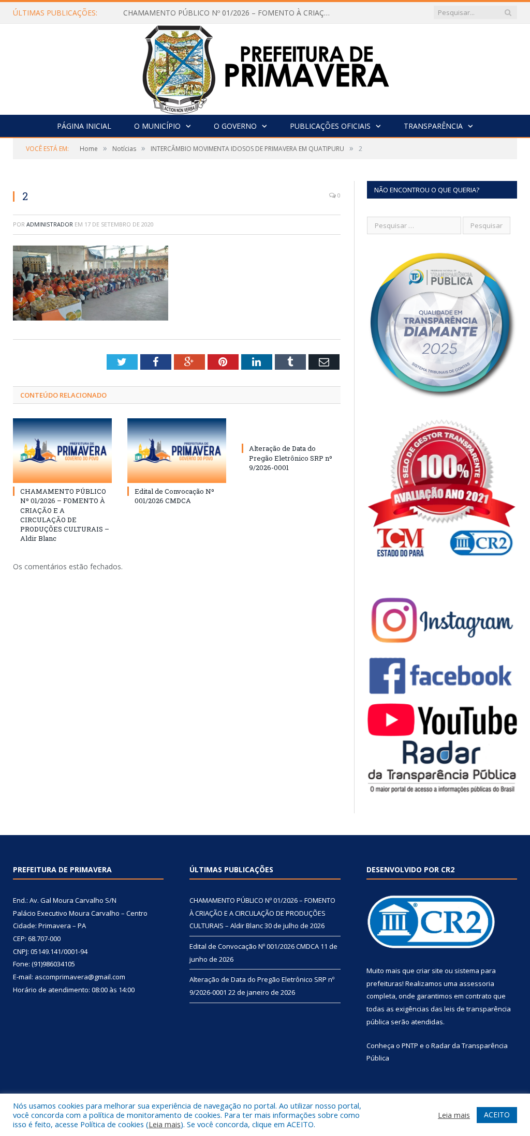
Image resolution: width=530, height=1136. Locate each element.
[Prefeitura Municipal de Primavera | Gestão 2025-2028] (265, 67)
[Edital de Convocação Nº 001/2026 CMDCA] (176, 450)
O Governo (235, 126)
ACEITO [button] (497, 1114)
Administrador (49, 224)
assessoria (476, 983)
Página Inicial (84, 126)
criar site (429, 970)
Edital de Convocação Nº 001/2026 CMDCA (174, 496)
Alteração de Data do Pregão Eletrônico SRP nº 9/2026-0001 (290, 458)
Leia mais (165, 1124)
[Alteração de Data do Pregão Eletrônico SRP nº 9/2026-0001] (291, 429)
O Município (157, 126)
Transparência (433, 126)
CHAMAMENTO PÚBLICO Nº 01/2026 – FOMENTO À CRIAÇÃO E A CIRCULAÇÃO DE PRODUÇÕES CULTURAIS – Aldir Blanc (229, 13)
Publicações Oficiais (330, 126)
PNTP (410, 1045)
